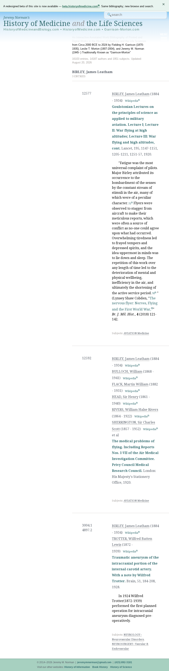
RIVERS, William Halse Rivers (135, 410)
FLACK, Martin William (130, 384)
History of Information (77, 667)
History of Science (121, 667)
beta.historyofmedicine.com (80, 6)
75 (129, 203)
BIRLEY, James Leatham (130, 94)
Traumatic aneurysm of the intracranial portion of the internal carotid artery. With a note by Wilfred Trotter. (135, 569)
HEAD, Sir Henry (125, 397)
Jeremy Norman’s (16, 18)
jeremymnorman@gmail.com (94, 662)
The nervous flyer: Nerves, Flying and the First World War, (134, 303)
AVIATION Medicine (136, 333)
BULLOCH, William (127, 371)
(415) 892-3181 (123, 662)
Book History (100, 667)
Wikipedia (131, 100)
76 (153, 293)
